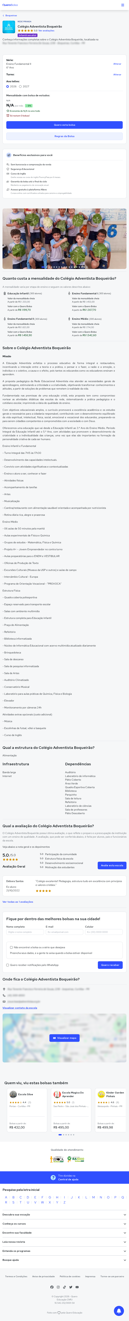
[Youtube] (77, 1287)
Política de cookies (70, 1276)
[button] (64, 886)
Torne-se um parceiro (112, 1276)
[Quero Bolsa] (16, 5)
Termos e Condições (16, 1276)
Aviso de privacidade (43, 1276)
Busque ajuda (11, 1260)
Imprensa (90, 1276)
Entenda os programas (16, 1251)
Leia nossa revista (14, 1241)
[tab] (43, 267)
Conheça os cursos (14, 1223)
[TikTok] (64, 1287)
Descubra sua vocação (16, 1214)
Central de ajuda (68, 1179)
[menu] (122, 5)
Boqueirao (11, 15)
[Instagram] (58, 1287)
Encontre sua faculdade (17, 1232)
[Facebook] (51, 1287)
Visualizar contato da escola (20, 1007)
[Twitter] (70, 1287)
